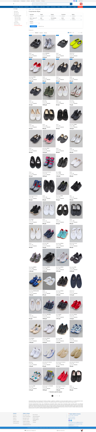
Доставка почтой (26, 418)
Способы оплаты (26, 419)
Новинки (36, 32)
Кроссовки (31, 77)
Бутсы (57, 172)
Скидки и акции (16, 421)
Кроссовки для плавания (47, 362)
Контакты (14, 419)
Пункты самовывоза (26, 416)
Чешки (30, 53)
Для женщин (15, 6)
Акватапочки (72, 53)
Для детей (26, 6)
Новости (14, 418)
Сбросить (40, 26)
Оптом (69, 6)
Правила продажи (26, 421)
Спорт (37, 6)
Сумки (48, 6)
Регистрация (35, 414)
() (31, 430)
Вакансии (15, 416)
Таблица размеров (36, 416)
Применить (33, 26)
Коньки (43, 53)
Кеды (71, 195)
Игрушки (32, 6)
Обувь (59, 6)
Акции (75, 6)
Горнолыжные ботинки (46, 172)
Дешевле (41, 32)
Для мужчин (21, 6)
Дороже (45, 32)
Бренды (80, 6)
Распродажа (64, 6)
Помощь (34, 422)
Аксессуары (53, 6)
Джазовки (31, 362)
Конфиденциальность (27, 424)
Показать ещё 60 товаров (56, 391)
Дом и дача (43, 6)
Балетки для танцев (73, 243)
